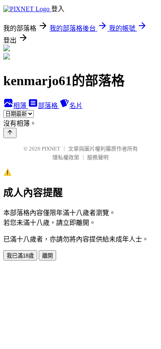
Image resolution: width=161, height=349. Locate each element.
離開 (47, 256)
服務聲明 (98, 157)
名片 (76, 105)
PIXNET (51, 149)
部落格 (48, 105)
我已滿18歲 (20, 256)
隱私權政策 (65, 157)
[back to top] (10, 133)
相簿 (20, 105)
